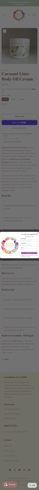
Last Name (23, 243)
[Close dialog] (38, 233)
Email (22, 247)
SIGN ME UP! (29, 253)
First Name (23, 238)
